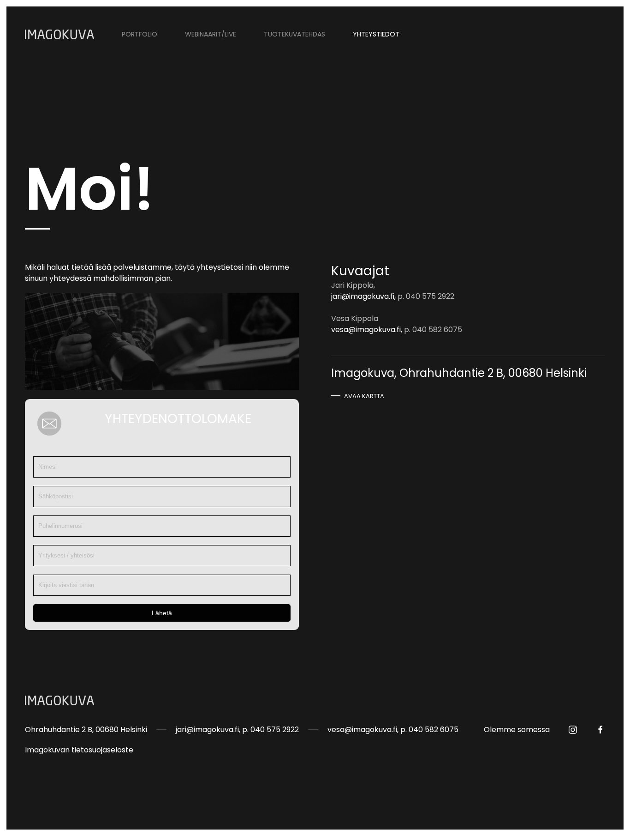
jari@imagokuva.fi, (363, 296)
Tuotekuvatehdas (294, 34)
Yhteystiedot (376, 34)
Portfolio (139, 34)
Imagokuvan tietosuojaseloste (79, 750)
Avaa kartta (364, 396)
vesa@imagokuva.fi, (366, 329)
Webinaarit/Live (210, 34)
